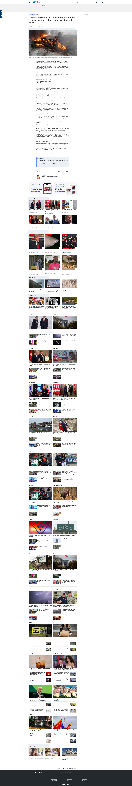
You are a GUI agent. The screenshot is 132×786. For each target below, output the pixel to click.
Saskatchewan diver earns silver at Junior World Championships (43, 478)
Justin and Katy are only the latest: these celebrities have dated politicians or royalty (52, 307)
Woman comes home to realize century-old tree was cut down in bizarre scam (68, 272)
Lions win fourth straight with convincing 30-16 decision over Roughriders (40, 467)
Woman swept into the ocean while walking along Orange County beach (36, 758)
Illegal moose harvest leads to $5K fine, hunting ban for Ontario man (64, 502)
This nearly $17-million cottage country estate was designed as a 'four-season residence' (69, 307)
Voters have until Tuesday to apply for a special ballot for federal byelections (39, 639)
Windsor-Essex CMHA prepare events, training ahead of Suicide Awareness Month (40, 570)
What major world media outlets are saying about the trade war (69, 210)
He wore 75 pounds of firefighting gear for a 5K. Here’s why (44, 610)
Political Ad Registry (54, 780)
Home (44, 2)
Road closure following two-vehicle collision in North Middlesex (39, 536)
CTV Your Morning (70, 2)
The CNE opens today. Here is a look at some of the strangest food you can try (36, 307)
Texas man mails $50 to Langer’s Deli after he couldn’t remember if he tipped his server (36, 290)
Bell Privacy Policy (54, 777)
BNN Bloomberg (69, 779)
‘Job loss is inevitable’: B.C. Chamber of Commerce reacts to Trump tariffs (63, 330)
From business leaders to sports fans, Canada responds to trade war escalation (69, 438)
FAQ (67, 768)
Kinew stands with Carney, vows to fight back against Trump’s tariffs (64, 433)
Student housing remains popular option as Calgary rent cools (43, 369)
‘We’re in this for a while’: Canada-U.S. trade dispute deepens (36, 210)
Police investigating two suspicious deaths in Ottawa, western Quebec (68, 369)
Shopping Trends (78, 2)
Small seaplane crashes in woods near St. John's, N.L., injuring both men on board (44, 444)
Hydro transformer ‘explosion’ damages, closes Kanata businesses (64, 365)
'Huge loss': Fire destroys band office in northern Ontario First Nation (54, 160)
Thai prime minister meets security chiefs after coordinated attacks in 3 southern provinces (68, 617)
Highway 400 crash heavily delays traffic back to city (64, 535)
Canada (52, 2)
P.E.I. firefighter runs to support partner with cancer (51, 271)
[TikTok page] (37, 772)
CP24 (67, 777)
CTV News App (58, 768)
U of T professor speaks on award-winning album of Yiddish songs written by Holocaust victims (52, 290)
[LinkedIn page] (41, 772)
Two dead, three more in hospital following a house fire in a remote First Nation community (53, 164)
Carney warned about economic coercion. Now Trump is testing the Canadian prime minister (52, 210)
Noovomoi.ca (84, 779)
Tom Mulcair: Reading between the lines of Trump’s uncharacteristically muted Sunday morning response (69, 226)
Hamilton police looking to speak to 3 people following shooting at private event (44, 341)
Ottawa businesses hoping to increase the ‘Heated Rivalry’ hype (69, 250)
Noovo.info (84, 777)
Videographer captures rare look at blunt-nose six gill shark (52, 250)
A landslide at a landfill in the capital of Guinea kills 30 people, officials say (69, 610)
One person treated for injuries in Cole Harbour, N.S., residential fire (40, 433)
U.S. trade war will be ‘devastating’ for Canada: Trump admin (52, 226)
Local (48, 2)
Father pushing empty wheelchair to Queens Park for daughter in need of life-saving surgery (64, 467)
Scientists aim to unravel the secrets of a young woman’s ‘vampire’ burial (69, 290)
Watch (57, 2)
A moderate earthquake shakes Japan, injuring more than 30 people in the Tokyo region (39, 730)
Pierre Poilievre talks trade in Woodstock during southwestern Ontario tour (43, 547)
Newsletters (71, 768)
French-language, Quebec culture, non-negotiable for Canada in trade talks (40, 399)
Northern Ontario (32, 14)
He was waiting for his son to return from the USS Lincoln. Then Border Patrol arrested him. (63, 606)
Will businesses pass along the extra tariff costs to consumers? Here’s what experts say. (44, 540)
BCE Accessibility (38, 777)
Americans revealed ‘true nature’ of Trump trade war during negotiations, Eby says (68, 581)
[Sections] (30, 2)
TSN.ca (68, 780)
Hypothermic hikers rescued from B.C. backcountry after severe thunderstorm (40, 606)
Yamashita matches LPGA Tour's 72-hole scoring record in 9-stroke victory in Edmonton (69, 403)
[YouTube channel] (39, 772)
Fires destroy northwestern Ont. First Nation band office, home (52, 162)
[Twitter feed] (35, 772)
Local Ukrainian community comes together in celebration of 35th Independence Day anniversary (68, 478)
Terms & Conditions (54, 779)
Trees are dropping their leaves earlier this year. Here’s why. (44, 437)
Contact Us (64, 768)
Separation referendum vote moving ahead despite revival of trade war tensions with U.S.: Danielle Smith (44, 376)
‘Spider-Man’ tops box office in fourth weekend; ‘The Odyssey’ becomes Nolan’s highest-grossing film (65, 669)
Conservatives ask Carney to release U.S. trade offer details (35, 226)
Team (75, 768)
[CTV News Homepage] (36, 2)
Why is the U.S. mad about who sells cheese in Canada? (52, 758)
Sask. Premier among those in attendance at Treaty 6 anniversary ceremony (36, 272)
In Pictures (62, 2)
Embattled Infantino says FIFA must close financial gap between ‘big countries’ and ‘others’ (40, 700)
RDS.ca (83, 780)
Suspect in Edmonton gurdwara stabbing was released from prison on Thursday (69, 758)
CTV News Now (87, 2)
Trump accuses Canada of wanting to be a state (36, 250)
